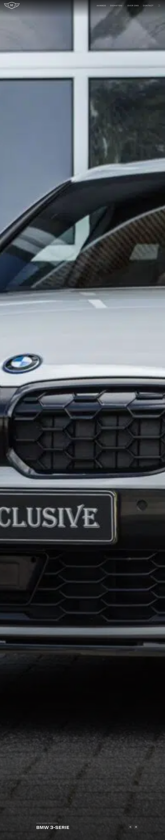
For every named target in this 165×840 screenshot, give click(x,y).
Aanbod (101, 5)
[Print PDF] (136, 827)
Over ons (133, 5)
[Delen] (130, 827)
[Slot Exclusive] (12, 8)
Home (38, 823)
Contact (148, 5)
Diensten (116, 5)
